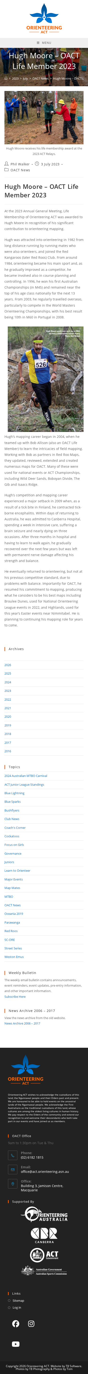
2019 (7, 725)
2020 (7, 716)
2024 (7, 682)
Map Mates (12, 888)
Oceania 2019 (13, 913)
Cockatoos (11, 836)
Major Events (13, 879)
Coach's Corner (15, 827)
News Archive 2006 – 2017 (22, 1023)
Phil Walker (20, 164)
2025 (7, 673)
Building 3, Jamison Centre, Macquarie (42, 1188)
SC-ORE (9, 940)
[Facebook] (16, 1323)
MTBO (8, 896)
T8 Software (73, 1366)
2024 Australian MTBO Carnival (25, 776)
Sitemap (18, 1300)
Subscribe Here (15, 996)
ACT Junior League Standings (24, 784)
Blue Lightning (14, 793)
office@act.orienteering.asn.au (45, 1171)
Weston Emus (14, 957)
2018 (7, 734)
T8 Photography (39, 1369)
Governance (12, 853)
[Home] (6, 78)
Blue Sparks (12, 801)
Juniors (9, 862)
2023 (7, 691)
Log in (17, 1307)
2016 (7, 751)
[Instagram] (31, 1323)
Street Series (13, 948)
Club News (11, 819)
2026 (7, 665)
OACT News (20, 170)
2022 (7, 699)
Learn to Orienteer (17, 870)
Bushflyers (11, 810)
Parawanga (12, 922)
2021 (7, 708)
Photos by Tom (63, 1369)
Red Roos (11, 931)
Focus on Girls (14, 845)
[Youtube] (16, 1344)
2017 (7, 742)
